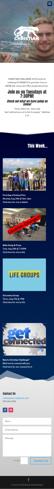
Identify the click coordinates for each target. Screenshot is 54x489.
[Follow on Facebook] (5, 410)
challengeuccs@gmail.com (16, 398)
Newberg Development (32, 485)
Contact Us (41, 461)
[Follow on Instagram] (10, 410)
